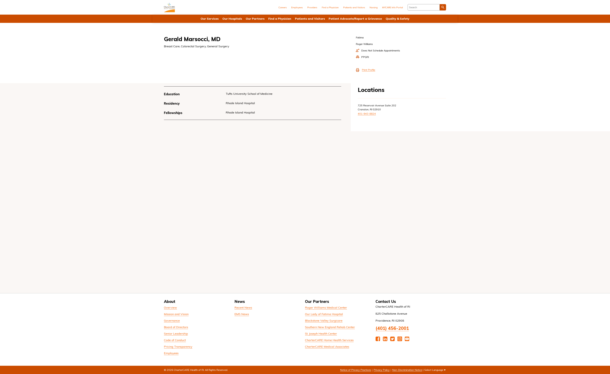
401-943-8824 (367, 113)
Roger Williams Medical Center (326, 307)
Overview (170, 307)
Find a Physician (279, 18)
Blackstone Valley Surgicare (323, 320)
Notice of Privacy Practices (355, 369)
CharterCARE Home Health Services (329, 340)
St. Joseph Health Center (321, 333)
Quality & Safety (397, 18)
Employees (297, 7)
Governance (172, 320)
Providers (312, 7)
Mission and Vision (176, 314)
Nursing (374, 7)
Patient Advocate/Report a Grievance (355, 18)
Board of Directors (176, 327)
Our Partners (255, 18)
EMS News (241, 314)
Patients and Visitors (310, 18)
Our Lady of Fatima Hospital (324, 314)
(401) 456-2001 (392, 328)
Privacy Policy (382, 369)
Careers (282, 7)
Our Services (210, 18)
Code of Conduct (175, 340)
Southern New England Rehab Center (330, 327)
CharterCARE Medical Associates (327, 346)
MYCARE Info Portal (392, 7)
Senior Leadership (176, 333)
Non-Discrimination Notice (407, 369)
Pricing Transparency (178, 346)
